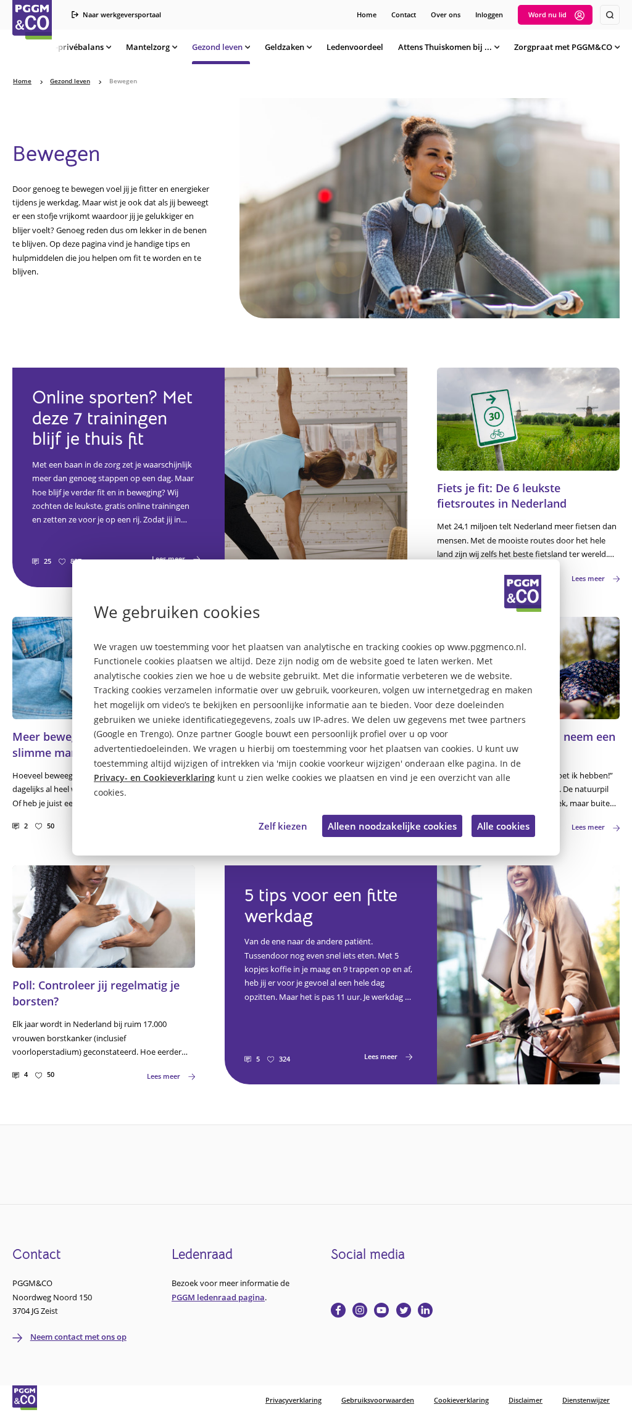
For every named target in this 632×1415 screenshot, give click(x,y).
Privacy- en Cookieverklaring (154, 777)
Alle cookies (503, 826)
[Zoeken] (610, 15)
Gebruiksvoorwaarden (377, 1400)
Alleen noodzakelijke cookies (392, 826)
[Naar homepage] (32, 19)
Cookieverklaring (461, 1400)
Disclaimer (526, 1400)
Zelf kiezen (283, 826)
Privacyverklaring (293, 1400)
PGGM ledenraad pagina (218, 1297)
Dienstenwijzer (586, 1400)
